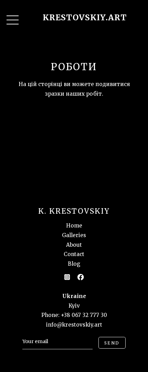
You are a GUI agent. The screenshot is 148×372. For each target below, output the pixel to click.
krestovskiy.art (85, 17)
